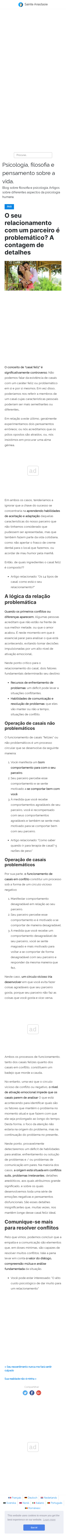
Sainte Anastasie (36, 4)
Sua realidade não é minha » (20, 1378)
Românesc (34, 1508)
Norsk (26, 1502)
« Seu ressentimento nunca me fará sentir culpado (28, 1368)
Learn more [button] (49, 1519)
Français (16, 1497)
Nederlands (50, 1497)
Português (56, 1502)
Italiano (40, 1502)
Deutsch (32, 1497)
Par (9, 206)
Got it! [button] (34, 1527)
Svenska (11, 1502)
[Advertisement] (33, 47)
